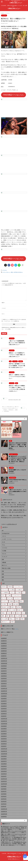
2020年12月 (4, 809)
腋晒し (3, 615)
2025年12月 (4, 658)
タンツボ (4, 598)
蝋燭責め (24, 615)
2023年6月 (4, 733)
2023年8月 (4, 728)
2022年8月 (4, 758)
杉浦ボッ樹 (20, 610)
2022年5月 (4, 766)
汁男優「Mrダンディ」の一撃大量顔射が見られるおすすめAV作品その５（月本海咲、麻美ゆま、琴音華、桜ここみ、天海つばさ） (13, 839)
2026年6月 (4, 643)
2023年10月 (4, 723)
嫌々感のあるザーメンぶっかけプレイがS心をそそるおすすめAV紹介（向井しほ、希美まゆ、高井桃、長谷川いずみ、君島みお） (14, 828)
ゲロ (24, 592)
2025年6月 (4, 673)
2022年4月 (4, 768)
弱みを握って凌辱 (5, 607)
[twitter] (5, 265)
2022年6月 (4, 763)
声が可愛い (4, 604)
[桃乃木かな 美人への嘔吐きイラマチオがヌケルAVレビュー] (15, 265)
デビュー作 (10, 598)
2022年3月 (4, 771)
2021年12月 (4, 779)
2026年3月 (4, 650)
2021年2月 (3, 804)
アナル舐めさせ (19, 589)
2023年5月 (4, 736)
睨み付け (18, 613)
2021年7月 (3, 791)
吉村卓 (16, 601)
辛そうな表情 (4, 618)
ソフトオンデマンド (17, 595)
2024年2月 (4, 713)
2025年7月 (4, 671)
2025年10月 (4, 663)
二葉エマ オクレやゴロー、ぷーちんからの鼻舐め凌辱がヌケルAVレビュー (18, 491)
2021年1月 (3, 806)
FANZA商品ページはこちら (13, 95)
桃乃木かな (20, 272)
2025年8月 (4, 668)
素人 (23, 613)
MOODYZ (4, 586)
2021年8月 (3, 789)
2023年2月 (4, 743)
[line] (19, 265)
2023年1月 (3, 746)
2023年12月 (4, 718)
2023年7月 (4, 731)
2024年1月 (3, 716)
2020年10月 (4, 814)
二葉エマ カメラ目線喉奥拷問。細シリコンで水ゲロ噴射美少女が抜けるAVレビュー (17, 342)
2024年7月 (4, 701)
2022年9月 (4, 756)
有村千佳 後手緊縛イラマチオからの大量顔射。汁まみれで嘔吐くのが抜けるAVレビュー (17, 365)
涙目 (13, 613)
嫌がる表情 (16, 604)
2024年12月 (4, 688)
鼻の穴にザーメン (5, 621)
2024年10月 (4, 693)
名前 (3, 302)
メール (3, 308)
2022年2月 (4, 773)
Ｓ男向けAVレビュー (15, 3)
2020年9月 (4, 816)
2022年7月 (4, 761)
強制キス (13, 607)
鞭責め (17, 618)
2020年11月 (4, 811)
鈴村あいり (12, 618)
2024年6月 (4, 703)
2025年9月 (4, 666)
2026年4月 (4, 648)
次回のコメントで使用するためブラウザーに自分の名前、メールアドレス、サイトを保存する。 (14, 320)
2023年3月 (4, 741)
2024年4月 (4, 708)
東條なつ (4, 613)
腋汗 (8, 615)
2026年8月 (4, 638)
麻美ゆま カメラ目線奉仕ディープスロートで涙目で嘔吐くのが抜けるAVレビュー (17, 354)
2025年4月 (4, 678)
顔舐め (22, 618)
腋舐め (12, 615)
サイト (3, 313)
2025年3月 (4, 681)
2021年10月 (4, 784)
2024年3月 (4, 711)
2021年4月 (3, 799)
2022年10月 (4, 753)
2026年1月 (3, 656)
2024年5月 (4, 706)
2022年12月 (4, 748)
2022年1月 (3, 776)
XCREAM (10, 586)
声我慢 (10, 604)
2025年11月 (4, 661)
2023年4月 (4, 738)
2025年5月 (4, 676)
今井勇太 (11, 601)
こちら (16, 629)
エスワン (12, 592)
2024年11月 (4, 691)
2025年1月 (3, 686)
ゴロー (3, 595)
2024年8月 (4, 698)
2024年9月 (4, 696)
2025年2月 (4, 683)
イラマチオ (4, 270)
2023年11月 (4, 721)
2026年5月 (4, 645)
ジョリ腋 (8, 595)
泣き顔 (9, 613)
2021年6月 (3, 794)
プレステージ (4, 601)
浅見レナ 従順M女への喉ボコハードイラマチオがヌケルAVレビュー (17, 376)
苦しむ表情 (18, 615)
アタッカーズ (4, 589)
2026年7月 (4, 640)
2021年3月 (3, 801)
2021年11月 (4, 781)
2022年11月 (4, 751)
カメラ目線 (18, 592)
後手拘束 (16, 272)
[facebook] (9, 265)
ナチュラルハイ (17, 598)
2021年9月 (3, 786)
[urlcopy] (22, 265)
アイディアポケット (6, 272)
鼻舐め (12, 621)
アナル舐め (12, 589)
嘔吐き (12, 272)
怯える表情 (4, 610)
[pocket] (12, 265)
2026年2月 (4, 653)
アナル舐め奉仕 (5, 592)
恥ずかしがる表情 (12, 610)
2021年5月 (3, 796)
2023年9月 (4, 726)
